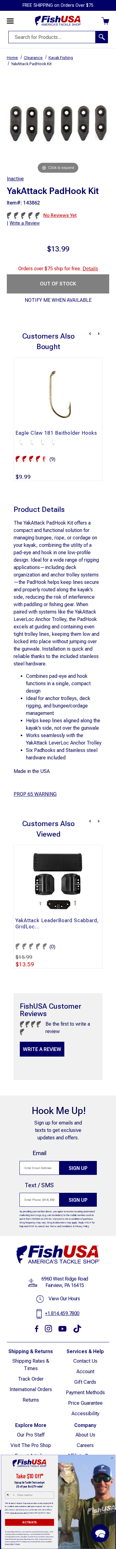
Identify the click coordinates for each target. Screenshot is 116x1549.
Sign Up (78, 1168)
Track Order (31, 1379)
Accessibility (85, 1413)
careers (85, 1445)
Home (12, 57)
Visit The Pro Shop (31, 1445)
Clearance (33, 57)
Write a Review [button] (25, 223)
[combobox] (10, 1495)
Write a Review (42, 1049)
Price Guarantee (85, 1403)
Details (90, 268)
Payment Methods (85, 1392)
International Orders (31, 1389)
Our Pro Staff (31, 1435)
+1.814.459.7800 (62, 1313)
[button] (100, 1533)
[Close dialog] (112, 1458)
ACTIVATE (29, 1522)
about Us (85, 1435)
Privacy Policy (82, 1226)
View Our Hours (64, 1299)
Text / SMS (39, 1185)
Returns (31, 1400)
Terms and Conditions (61, 1226)
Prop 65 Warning (35, 794)
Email (39, 1153)
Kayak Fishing (61, 57)
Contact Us (85, 1361)
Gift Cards (85, 1382)
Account (85, 1371)
